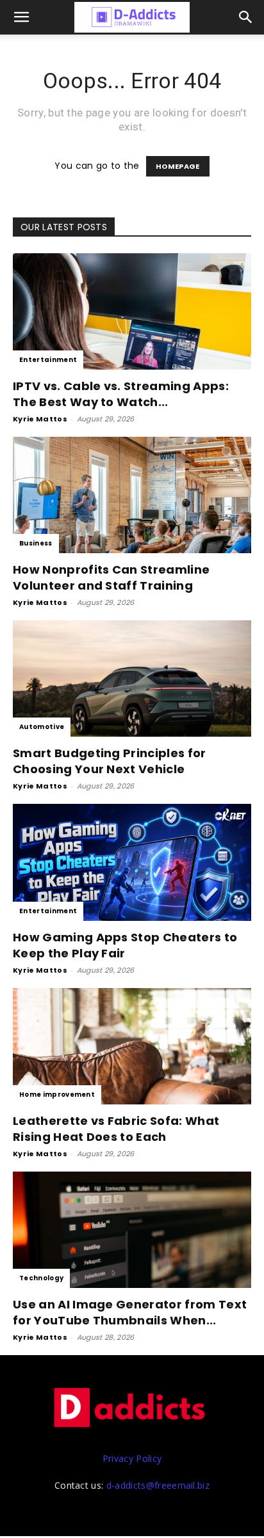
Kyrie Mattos (40, 419)
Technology (41, 1278)
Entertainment (48, 360)
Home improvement (57, 1094)
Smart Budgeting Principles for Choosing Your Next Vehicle (109, 761)
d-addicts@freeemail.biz (158, 1485)
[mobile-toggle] (21, 17)
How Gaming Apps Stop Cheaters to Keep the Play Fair (125, 945)
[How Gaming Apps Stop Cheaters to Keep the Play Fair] (132, 862)
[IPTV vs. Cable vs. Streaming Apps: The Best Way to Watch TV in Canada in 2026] (132, 311)
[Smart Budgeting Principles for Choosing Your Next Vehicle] (132, 678)
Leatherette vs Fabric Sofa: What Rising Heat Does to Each (116, 1129)
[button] (246, 17)
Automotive (41, 727)
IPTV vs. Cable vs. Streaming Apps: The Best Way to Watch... (121, 394)
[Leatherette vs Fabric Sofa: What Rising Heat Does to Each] (132, 1046)
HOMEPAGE (178, 166)
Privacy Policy (132, 1458)
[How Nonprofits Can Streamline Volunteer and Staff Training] (132, 495)
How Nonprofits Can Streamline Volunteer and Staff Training (111, 577)
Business (36, 543)
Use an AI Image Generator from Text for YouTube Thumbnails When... (130, 1312)
